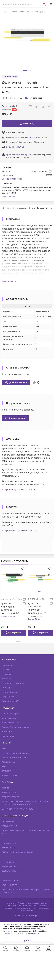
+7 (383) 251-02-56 (9, 866)
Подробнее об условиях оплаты (19, 530)
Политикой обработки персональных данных (21, 933)
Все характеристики (12, 179)
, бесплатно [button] (38, 137)
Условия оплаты (9, 718)
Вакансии (6, 674)
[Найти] (44, 4)
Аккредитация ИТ (10, 701)
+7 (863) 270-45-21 (9, 848)
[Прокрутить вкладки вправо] (51, 208)
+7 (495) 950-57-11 (9, 792)
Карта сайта (8, 736)
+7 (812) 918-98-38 (9, 885)
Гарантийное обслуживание (15, 727)
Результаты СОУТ (10, 696)
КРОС (4, 766)
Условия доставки (10, 722)
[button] (27, 42)
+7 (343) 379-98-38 (9, 826)
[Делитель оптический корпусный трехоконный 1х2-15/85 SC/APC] (13, 577)
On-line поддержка (11, 713)
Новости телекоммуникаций (15, 753)
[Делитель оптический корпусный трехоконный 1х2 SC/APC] (40, 577)
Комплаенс (7, 731)
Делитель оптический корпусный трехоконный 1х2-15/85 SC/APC (10, 608)
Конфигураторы (9, 775)
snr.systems (7, 771)
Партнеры (7, 687)
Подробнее (7, 281)
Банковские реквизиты (13, 683)
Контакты (6, 679)
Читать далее (8, 197)
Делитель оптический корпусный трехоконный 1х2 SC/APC (37, 608)
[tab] (7, 208)
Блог (4, 748)
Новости (6, 670)
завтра (32, 137)
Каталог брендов (10, 692)
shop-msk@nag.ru (10, 797)
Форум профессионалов (14, 757)
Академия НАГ (9, 762)
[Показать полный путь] (5, 12)
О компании (8, 665)
